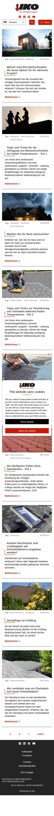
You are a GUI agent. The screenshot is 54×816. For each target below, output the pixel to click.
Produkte (27, 755)
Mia (33, 791)
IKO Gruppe (27, 772)
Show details (27, 422)
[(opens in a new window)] (20, 16)
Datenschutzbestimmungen (16, 779)
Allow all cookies (27, 431)
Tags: (7, 59)
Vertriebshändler (27, 766)
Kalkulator (27, 751)
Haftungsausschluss (13, 781)
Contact (27, 762)
